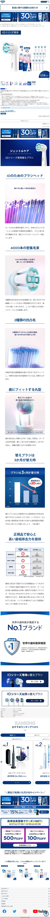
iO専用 (12, 26)
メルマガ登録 (4, 898)
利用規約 (3, 901)
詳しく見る (17, 782)
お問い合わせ (4, 891)
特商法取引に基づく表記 (7, 906)
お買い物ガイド (5, 888)
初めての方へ (4, 893)
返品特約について (46, 123)
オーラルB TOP (3, 24)
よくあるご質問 (5, 896)
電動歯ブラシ (13, 735)
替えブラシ (8, 24)
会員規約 (3, 903)
